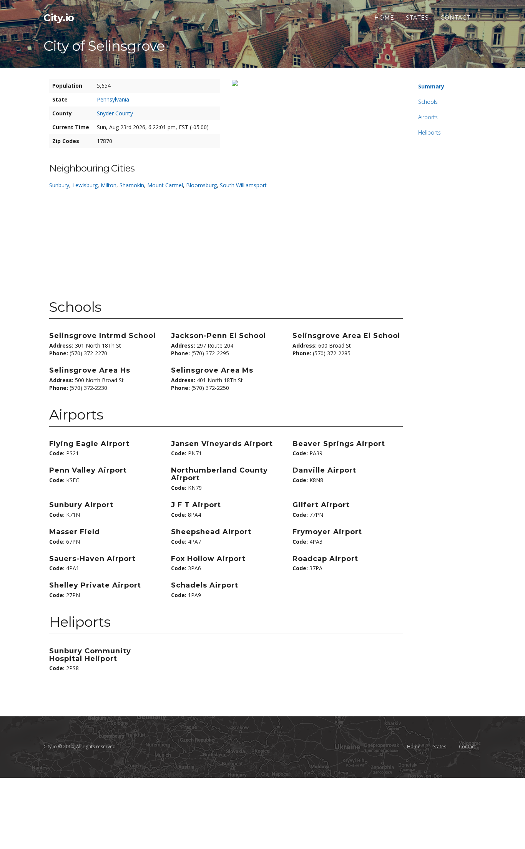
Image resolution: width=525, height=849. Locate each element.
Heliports (429, 132)
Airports (428, 117)
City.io (58, 18)
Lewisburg (85, 185)
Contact (455, 17)
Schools (428, 101)
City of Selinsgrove (103, 45)
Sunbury (59, 185)
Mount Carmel (165, 185)
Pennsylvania (113, 99)
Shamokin (132, 185)
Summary (431, 86)
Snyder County (115, 113)
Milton (108, 185)
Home (384, 17)
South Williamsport (243, 185)
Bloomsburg (201, 185)
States (417, 17)
